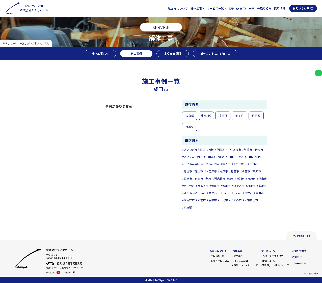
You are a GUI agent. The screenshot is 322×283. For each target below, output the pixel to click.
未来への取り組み (260, 8)
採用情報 (279, 8)
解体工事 (32, 43)
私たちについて (178, 8)
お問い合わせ (299, 250)
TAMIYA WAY (237, 8)
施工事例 (44, 43)
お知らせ (297, 257)
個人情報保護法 (311, 273)
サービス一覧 (17, 43)
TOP (5, 43)
